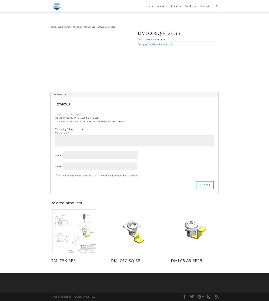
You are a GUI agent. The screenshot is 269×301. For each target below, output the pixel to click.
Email (59, 166)
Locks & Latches (65, 26)
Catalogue (190, 6)
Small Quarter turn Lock (85, 26)
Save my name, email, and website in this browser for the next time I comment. (99, 175)
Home (150, 6)
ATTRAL (90, 296)
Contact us (206, 6)
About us (162, 6)
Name (59, 155)
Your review (62, 132)
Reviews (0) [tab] (60, 94)
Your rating (61, 129)
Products (176, 6)
